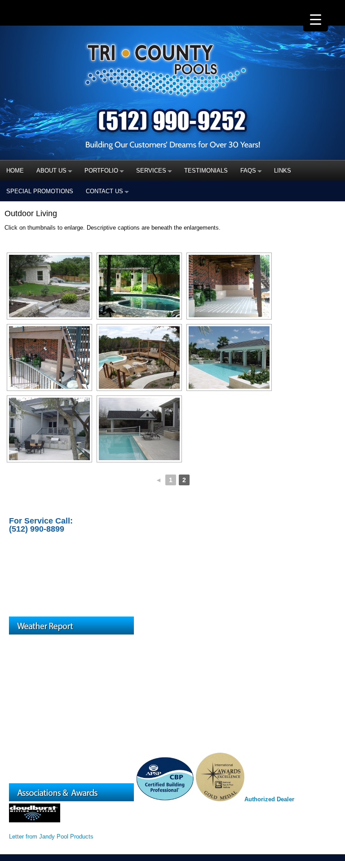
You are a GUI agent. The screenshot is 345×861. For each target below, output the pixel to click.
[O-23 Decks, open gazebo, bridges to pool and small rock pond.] (139, 357)
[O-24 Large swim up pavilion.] (229, 357)
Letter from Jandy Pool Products (51, 836)
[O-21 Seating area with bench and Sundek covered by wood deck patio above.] (229, 286)
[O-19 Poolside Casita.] (49, 286)
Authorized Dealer (269, 799)
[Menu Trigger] (315, 19)
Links (282, 170)
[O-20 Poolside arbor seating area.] (139, 286)
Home (15, 170)
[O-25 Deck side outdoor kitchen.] (49, 429)
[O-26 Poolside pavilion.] (139, 429)
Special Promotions (39, 191)
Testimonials (206, 170)
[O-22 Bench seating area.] (49, 357)
